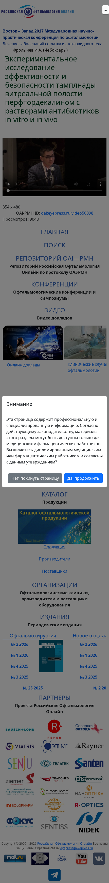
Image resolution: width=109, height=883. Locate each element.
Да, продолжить (83, 478)
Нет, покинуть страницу (35, 478)
